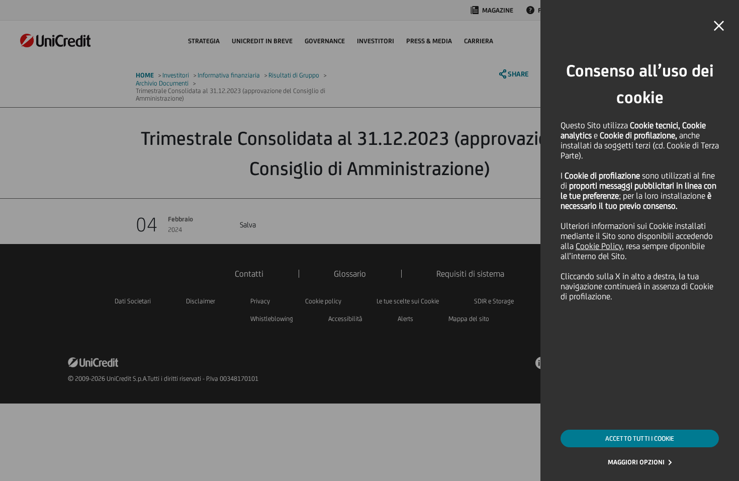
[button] (719, 26)
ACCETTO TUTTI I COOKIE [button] (639, 438)
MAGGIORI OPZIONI (636, 462)
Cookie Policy (599, 246)
